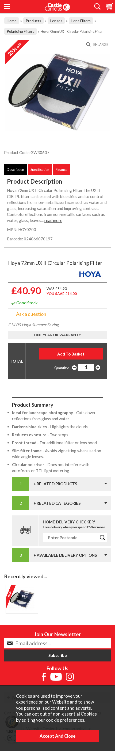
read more (53, 220)
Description (15, 169)
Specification (39, 169)
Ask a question (31, 314)
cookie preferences (65, 720)
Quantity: (61, 368)
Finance (61, 169)
